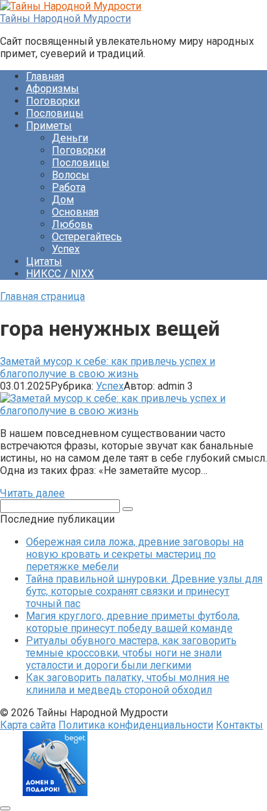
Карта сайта (28, 725)
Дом (63, 199)
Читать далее (32, 493)
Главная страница (42, 296)
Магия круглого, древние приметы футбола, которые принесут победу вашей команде (133, 622)
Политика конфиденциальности (135, 725)
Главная (45, 76)
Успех (66, 249)
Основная (75, 212)
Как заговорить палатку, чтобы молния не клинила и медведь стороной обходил (127, 683)
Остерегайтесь (87, 237)
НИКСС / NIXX (60, 274)
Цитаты (44, 261)
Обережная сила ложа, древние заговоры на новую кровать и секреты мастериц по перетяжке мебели (135, 554)
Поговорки (53, 101)
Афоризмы (52, 88)
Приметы (49, 125)
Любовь (72, 224)
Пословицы (55, 113)
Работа (69, 187)
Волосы (70, 175)
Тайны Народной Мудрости (65, 18)
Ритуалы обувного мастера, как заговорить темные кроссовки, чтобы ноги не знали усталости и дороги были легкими (131, 652)
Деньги (70, 138)
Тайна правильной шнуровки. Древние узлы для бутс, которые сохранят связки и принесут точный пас (144, 591)
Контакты (239, 725)
